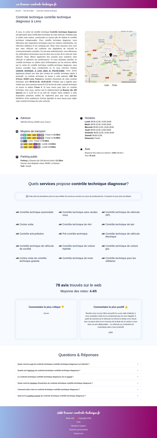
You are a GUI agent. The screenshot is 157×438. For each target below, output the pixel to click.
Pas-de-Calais (28, 11)
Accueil (18, 11)
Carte (106, 85)
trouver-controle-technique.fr (38, 4)
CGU (78, 422)
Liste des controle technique (46, 11)
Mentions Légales (78, 426)
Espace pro (78, 433)
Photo (114, 85)
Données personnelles (78, 430)
